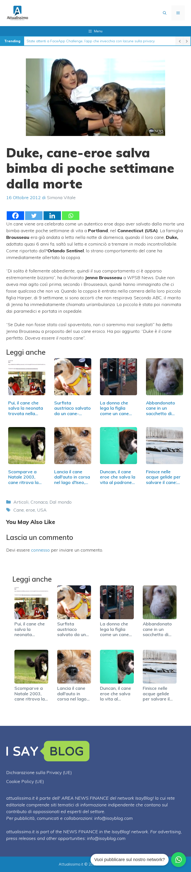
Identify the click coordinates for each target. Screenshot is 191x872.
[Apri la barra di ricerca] (164, 12)
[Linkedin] (52, 215)
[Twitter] (34, 215)
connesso (40, 550)
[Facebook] (15, 215)
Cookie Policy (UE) (25, 781)
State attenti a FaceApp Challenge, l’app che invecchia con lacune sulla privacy (91, 41)
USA (42, 510)
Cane (18, 510)
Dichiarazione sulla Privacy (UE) (39, 772)
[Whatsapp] (70, 215)
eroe (30, 510)
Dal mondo (60, 502)
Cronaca (39, 502)
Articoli (21, 502)
